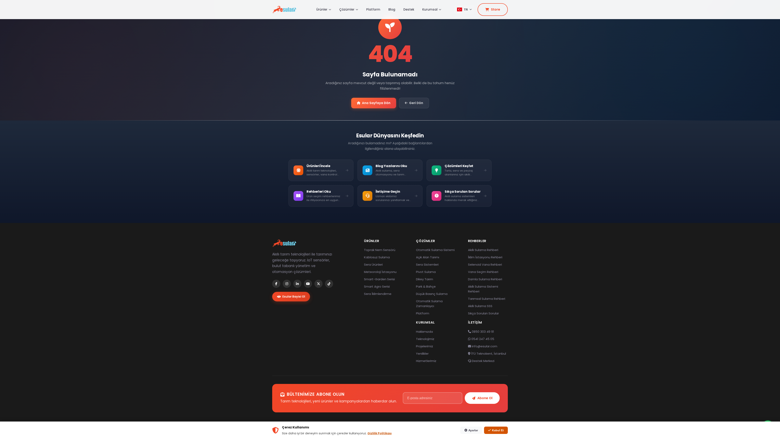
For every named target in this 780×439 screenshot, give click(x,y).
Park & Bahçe (426, 286)
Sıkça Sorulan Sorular (483, 313)
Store (495, 9)
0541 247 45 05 (482, 339)
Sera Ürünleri (373, 264)
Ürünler (321, 9)
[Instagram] (287, 284)
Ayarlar (473, 430)
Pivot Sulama (426, 272)
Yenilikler (422, 353)
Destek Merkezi (482, 361)
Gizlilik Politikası (379, 433)
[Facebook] (276, 284)
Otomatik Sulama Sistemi (435, 250)
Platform (373, 9)
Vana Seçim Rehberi (483, 272)
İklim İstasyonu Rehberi (485, 257)
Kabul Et (498, 430)
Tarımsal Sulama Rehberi (486, 299)
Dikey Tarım (424, 279)
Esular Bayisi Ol (293, 296)
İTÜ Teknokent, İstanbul (488, 353)
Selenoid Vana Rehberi (485, 264)
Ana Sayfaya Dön (376, 103)
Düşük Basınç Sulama (431, 294)
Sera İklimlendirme (377, 294)
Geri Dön (416, 103)
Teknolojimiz (425, 339)
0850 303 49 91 (482, 331)
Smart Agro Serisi (377, 286)
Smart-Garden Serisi (379, 279)
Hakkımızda (424, 331)
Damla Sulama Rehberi (485, 279)
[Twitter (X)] (318, 284)
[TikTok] (329, 284)
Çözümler (346, 9)
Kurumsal (430, 9)
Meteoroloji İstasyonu (380, 272)
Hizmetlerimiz (426, 361)
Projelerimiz (424, 346)
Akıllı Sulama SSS (480, 306)
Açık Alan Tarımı (427, 257)
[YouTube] (308, 284)
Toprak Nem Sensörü (379, 250)
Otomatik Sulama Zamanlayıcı (429, 303)
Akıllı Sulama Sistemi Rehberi (483, 288)
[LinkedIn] (297, 284)
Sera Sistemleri (427, 264)
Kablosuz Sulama (377, 257)
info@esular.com (484, 346)
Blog (391, 9)
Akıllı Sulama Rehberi (483, 250)
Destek (408, 9)
